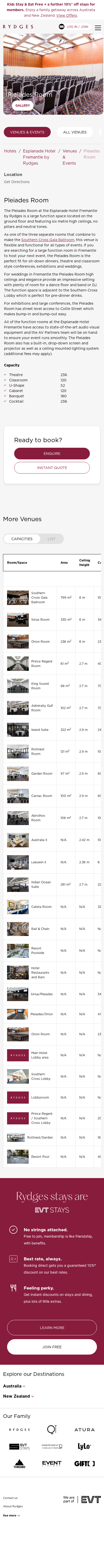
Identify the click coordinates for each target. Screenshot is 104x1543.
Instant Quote (52, 467)
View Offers (66, 15)
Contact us (10, 1498)
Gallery (22, 106)
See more (10, 1515)
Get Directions (17, 182)
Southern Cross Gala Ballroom (47, 240)
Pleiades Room (92, 154)
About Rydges (13, 1506)
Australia (12, 1386)
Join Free (52, 1347)
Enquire (52, 453)
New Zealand (16, 1396)
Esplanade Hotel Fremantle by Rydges (39, 157)
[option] (51, 9)
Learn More (52, 1327)
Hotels (10, 150)
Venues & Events (27, 132)
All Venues (75, 132)
